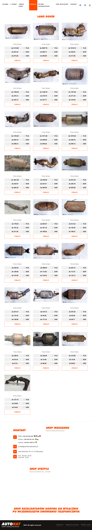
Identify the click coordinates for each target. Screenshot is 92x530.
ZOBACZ (17, 60)
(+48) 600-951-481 (29, 439)
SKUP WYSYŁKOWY (62, 4)
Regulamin (60, 525)
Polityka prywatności (72, 525)
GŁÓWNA (5, 4)
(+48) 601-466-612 (29, 442)
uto (11, 524)
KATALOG (33, 4)
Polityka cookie (86, 525)
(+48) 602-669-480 (27, 436)
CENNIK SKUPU (21, 5)
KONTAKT (73, 4)
